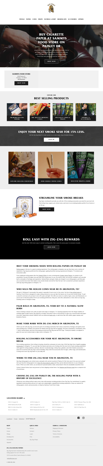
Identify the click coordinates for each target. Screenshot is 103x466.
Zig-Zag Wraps (34, 439)
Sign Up (51, 139)
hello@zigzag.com (12, 458)
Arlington (21, 419)
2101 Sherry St (56, 404)
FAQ (31, 437)
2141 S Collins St (56, 410)
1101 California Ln (79, 404)
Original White (42, 275)
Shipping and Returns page (67, 367)
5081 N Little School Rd (14, 407)
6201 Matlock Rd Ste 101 (37, 407)
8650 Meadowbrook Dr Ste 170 (39, 410)
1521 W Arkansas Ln (58, 407)
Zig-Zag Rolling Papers (15, 448)
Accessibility (56, 437)
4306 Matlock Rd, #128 (14, 404)
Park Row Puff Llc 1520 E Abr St (61, 402)
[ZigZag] (51, 8)
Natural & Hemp (50, 19)
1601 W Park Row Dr (80, 407)
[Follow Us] (78, 419)
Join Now (51, 247)
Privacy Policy (56, 431)
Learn (31, 434)
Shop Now (51, 61)
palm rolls (52, 315)
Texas (15, 419)
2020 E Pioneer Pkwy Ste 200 (82, 402)
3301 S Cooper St (13, 402)
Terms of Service (57, 434)
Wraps (40, 19)
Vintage (22, 19)
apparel (60, 328)
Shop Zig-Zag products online (45, 363)
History (32, 428)
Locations (9, 419)
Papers (28, 19)
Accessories (72, 19)
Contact (32, 431)
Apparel (81, 19)
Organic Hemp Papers (66, 275)
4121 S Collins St (12, 410)
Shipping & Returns (58, 428)
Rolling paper (20, 269)
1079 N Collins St (35, 402)
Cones (34, 19)
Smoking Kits (61, 19)
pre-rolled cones (75, 292)
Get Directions (21, 79)
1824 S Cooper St (35, 404)
